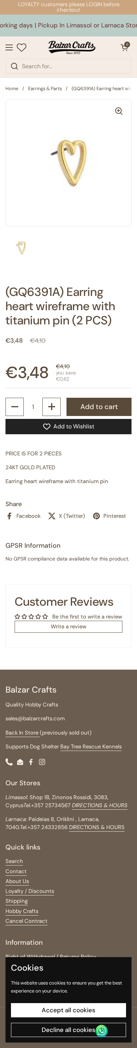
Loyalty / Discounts (29, 891)
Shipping (16, 901)
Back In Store (22, 732)
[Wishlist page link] (21, 47)
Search (14, 861)
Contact (16, 871)
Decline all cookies (68, 1030)
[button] (124, 47)
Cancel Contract (26, 921)
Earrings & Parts (45, 88)
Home (11, 88)
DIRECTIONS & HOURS (97, 827)
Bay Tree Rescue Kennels (91, 746)
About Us (17, 881)
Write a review (68, 626)
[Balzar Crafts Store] (71, 47)
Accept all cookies (68, 1010)
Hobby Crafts (21, 911)
